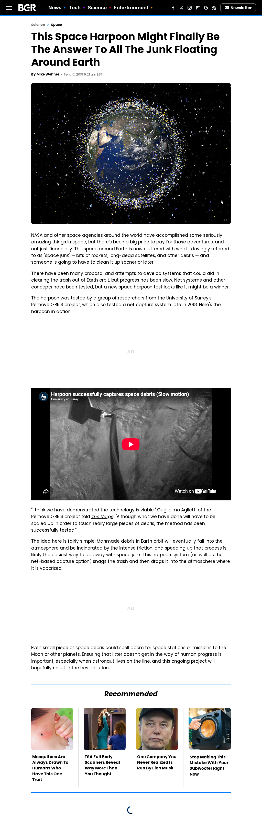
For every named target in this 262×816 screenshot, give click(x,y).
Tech (75, 7)
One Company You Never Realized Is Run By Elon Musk (157, 762)
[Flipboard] (198, 8)
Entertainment (131, 7)
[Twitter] (181, 8)
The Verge (102, 517)
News (54, 7)
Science (97, 7)
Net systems (188, 280)
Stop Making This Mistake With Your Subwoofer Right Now (209, 765)
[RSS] (214, 8)
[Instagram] (190, 8)
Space (56, 25)
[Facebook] (173, 8)
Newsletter (241, 7)
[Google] (206, 8)
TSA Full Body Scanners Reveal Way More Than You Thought (102, 765)
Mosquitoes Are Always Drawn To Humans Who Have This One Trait (50, 768)
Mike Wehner (48, 74)
